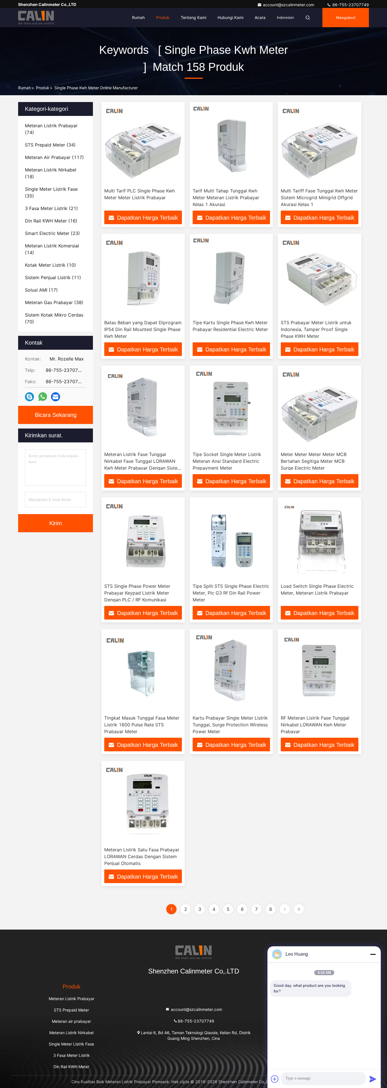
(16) (51, 221)
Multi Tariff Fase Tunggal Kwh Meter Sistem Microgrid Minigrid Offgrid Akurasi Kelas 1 (319, 197)
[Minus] (372, 954)
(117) (54, 157)
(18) (50, 173)
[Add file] (275, 1079)
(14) (52, 249)
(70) (54, 318)
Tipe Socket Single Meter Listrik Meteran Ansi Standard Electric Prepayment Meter (227, 461)
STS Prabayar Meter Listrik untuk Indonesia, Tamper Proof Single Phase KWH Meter (316, 329)
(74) (51, 129)
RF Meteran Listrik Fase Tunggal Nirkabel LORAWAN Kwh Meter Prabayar (315, 724)
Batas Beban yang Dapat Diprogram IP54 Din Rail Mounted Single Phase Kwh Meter (143, 329)
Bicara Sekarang (55, 415)
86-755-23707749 (350, 4)
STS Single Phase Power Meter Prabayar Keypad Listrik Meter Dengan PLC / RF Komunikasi (137, 593)
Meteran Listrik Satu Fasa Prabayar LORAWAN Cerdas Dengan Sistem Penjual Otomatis (141, 856)
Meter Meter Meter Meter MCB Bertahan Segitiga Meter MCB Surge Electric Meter (313, 461)
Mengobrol (345, 17)
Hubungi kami (230, 17)
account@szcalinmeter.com (289, 4)
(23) (52, 233)
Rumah (138, 17)
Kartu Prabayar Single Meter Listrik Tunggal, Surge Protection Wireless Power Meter (230, 724)
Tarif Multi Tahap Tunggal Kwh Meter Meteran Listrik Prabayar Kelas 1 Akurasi (226, 197)
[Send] (372, 1079)
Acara (260, 17)
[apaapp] (42, 397)
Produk (162, 17)
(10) (50, 265)
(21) (51, 208)
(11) (53, 277)
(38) (54, 302)
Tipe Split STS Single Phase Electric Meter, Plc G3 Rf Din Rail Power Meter (231, 593)
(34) (50, 145)
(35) (51, 192)
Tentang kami (193, 17)
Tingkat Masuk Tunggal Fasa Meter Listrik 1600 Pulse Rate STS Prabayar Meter (141, 724)
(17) (41, 290)
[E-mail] (55, 396)
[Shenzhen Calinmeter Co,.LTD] (36, 17)
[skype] (29, 396)
